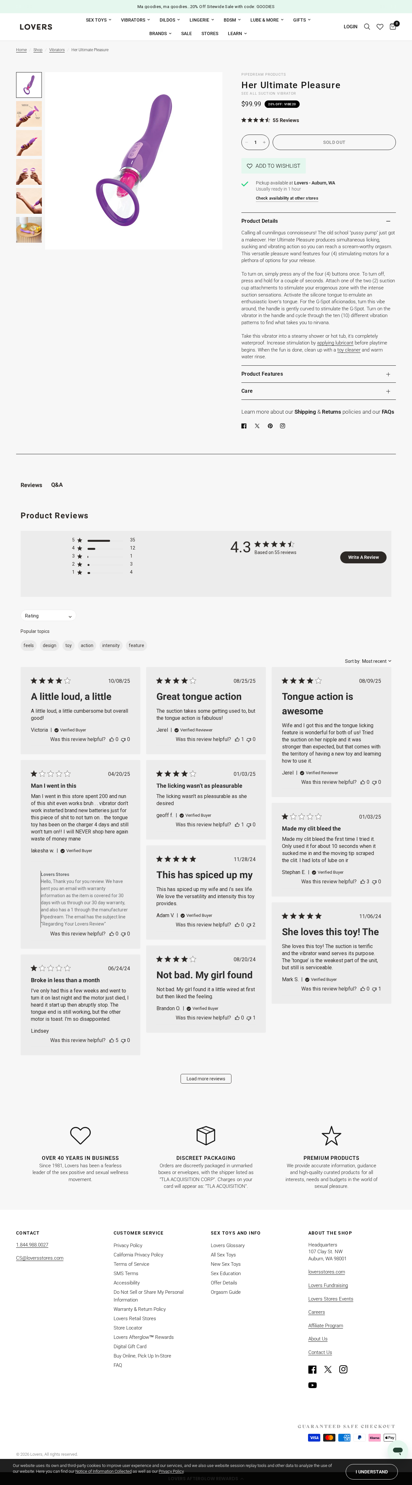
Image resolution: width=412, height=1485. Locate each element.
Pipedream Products (263, 74)
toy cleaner (348, 350)
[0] (391, 27)
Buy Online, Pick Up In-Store (142, 1356)
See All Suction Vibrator (268, 93)
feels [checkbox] (28, 645)
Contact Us (320, 1352)
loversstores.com (326, 1272)
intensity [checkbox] (111, 645)
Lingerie (199, 20)
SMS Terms (126, 1273)
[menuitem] (98, 20)
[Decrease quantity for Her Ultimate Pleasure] (246, 142)
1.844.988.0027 (32, 1245)
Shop (37, 50)
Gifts (299, 20)
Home (21, 50)
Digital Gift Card (130, 1346)
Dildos (167, 20)
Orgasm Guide (226, 1292)
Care (247, 391)
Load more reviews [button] (206, 1078)
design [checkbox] (49, 645)
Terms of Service (131, 1264)
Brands (158, 33)
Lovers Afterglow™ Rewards (144, 1337)
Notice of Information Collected (103, 1471)
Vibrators (133, 20)
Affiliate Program (325, 1326)
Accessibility (127, 1283)
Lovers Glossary (228, 1245)
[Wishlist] (380, 27)
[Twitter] (331, 1369)
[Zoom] (209, 86)
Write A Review (363, 557)
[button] (273, 166)
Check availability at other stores (287, 198)
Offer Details (224, 1283)
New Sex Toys (226, 1264)
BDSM (230, 20)
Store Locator (128, 1328)
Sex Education (226, 1273)
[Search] (367, 27)
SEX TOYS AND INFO (236, 1233)
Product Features (262, 374)
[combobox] (368, 661)
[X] (258, 426)
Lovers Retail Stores (135, 1318)
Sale (186, 33)
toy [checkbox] (68, 645)
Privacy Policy (128, 1245)
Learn (235, 33)
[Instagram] (346, 1369)
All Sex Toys (223, 1255)
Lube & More (264, 20)
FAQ (118, 1365)
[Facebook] (245, 426)
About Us (318, 1339)
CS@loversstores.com (39, 1258)
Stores (209, 33)
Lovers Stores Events (330, 1299)
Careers (316, 1312)
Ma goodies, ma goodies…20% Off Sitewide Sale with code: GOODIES (206, 6)
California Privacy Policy (138, 1255)
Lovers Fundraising (328, 1285)
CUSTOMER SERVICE (139, 1233)
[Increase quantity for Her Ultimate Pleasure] (264, 142)
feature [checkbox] (136, 645)
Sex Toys (96, 20)
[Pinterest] (272, 426)
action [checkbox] (87, 645)
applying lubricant (335, 343)
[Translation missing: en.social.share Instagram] (284, 426)
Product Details (259, 221)
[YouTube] (315, 1385)
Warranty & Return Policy (140, 1309)
